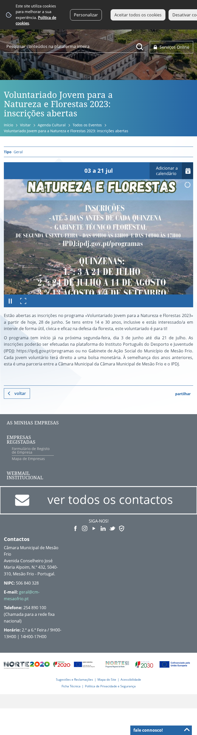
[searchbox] (75, 46)
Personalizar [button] (86, 15)
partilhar (183, 393)
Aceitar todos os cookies (138, 15)
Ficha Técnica (71, 686)
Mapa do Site (106, 679)
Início (8, 124)
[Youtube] (94, 528)
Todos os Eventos (87, 124)
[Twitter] (112, 528)
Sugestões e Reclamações (74, 679)
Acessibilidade (131, 679)
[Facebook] (75, 528)
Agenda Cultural (52, 124)
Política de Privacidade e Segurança (110, 686)
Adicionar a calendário (167, 170)
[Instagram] (85, 528)
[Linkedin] (103, 528)
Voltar (20, 393)
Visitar (25, 124)
